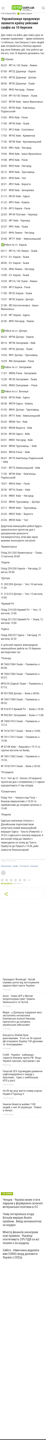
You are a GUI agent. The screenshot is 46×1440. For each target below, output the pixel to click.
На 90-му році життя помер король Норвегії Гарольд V (22, 1092)
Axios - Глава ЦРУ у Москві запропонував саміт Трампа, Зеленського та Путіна (19, 999)
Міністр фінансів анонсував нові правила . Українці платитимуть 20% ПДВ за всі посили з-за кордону (21, 1237)
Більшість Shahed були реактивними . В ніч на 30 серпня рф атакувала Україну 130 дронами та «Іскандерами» (23, 1040)
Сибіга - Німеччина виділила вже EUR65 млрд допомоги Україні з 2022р (21, 1253)
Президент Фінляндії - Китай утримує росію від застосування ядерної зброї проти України (21, 982)
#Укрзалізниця (6, 866)
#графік (15, 866)
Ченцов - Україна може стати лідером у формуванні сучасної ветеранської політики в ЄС (23, 1203)
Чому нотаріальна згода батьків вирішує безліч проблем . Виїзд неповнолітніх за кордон (22, 1219)
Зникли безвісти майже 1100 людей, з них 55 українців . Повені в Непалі (22, 1107)
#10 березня (24, 866)
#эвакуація (34, 866)
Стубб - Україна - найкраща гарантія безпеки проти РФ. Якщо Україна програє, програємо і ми (22, 1057)
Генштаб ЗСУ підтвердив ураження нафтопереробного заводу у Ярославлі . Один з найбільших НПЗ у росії (22, 1076)
